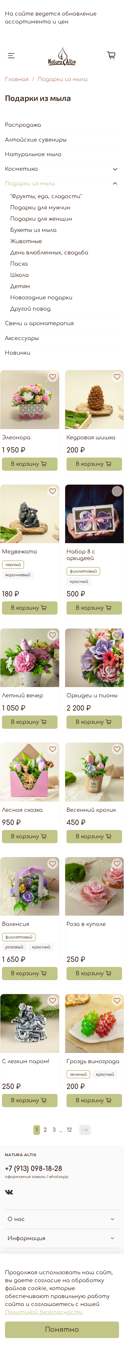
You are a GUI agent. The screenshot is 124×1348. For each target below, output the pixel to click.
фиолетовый (83, 571)
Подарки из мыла (30, 184)
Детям (20, 286)
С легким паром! (25, 1062)
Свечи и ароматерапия (39, 323)
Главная (16, 79)
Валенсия (15, 924)
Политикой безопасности (44, 1312)
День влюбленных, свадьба (49, 253)
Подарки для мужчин (40, 208)
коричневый (17, 575)
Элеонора (16, 438)
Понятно (62, 1329)
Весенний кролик (91, 810)
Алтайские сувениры (35, 140)
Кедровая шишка (90, 438)
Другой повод (30, 309)
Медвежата (19, 552)
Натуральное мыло (33, 154)
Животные (26, 241)
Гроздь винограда (92, 1062)
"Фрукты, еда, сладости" (46, 196)
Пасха (19, 264)
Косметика (21, 169)
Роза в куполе (86, 924)
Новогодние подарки (41, 298)
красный (79, 581)
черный (13, 564)
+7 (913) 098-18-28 (33, 1169)
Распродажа (23, 125)
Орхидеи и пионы (91, 696)
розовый (14, 947)
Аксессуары (22, 338)
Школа (19, 275)
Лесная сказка (22, 810)
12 (69, 1130)
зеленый (78, 1074)
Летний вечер (22, 696)
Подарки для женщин (41, 219)
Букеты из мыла (33, 230)
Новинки (17, 353)
